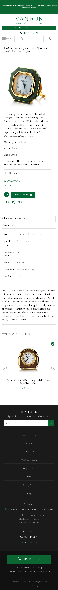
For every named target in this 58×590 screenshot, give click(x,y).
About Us (29, 443)
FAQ (29, 477)
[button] (7, 38)
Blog (29, 494)
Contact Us (29, 451)
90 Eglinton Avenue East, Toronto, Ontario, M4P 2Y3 (30, 510)
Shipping (35, 586)
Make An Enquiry (21, 195)
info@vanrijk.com (30, 543)
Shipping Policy (29, 468)
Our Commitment (29, 460)
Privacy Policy (29, 485)
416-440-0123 (31, 33)
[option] (29, 368)
